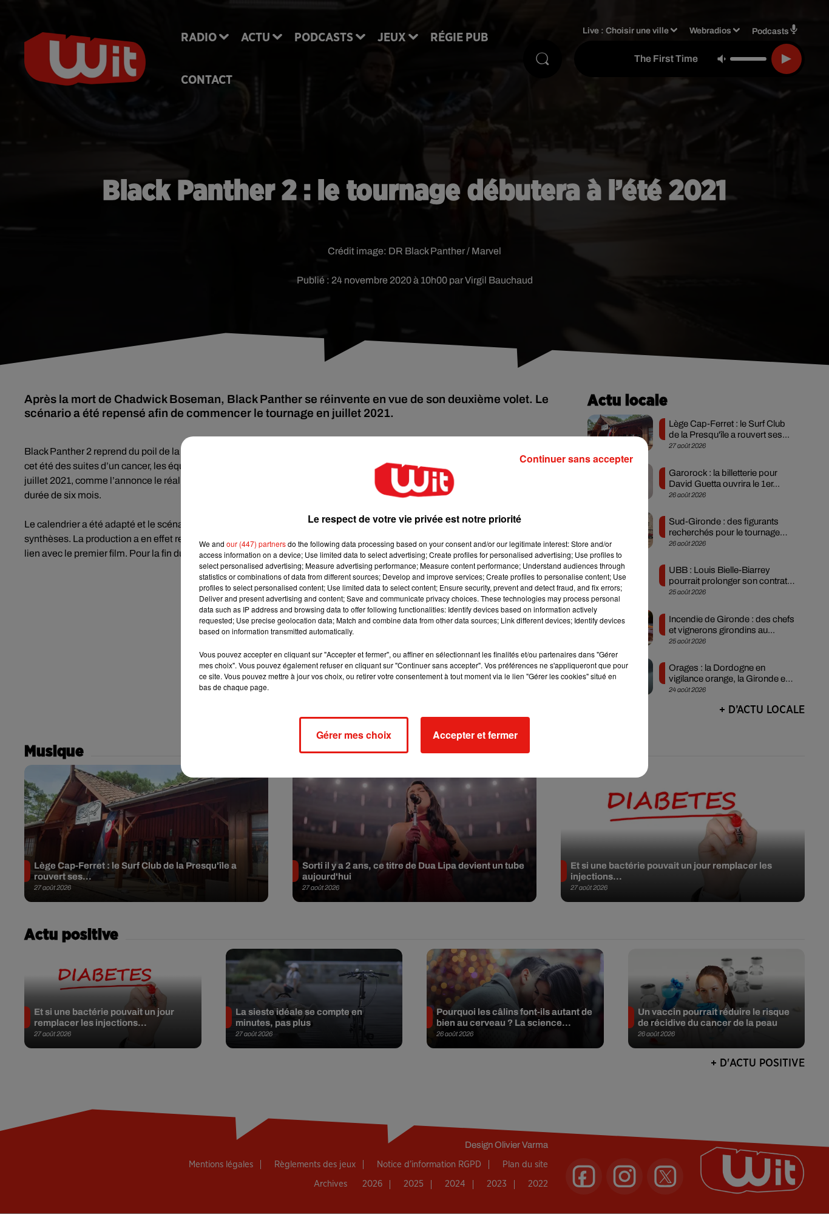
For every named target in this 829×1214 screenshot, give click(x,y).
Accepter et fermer (475, 735)
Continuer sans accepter (576, 459)
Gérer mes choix (353, 735)
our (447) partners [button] (256, 543)
